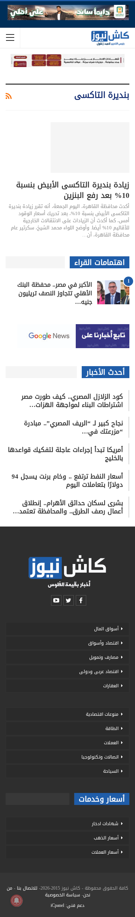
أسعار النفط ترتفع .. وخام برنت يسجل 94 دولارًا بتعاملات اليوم (67, 480)
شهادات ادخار (105, 824)
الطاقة (111, 728)
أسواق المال (106, 629)
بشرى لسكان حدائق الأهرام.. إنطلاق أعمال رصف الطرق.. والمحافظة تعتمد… (68, 507)
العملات (111, 743)
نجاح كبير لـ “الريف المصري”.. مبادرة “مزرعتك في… (73, 427)
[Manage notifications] (16, 901)
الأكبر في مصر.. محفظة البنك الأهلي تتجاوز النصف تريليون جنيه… (54, 293)
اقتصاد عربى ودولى (98, 671)
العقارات (110, 686)
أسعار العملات (105, 852)
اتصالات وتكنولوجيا (99, 757)
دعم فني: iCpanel (67, 905)
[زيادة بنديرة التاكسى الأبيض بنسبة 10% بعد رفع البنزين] (90, 147)
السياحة (110, 771)
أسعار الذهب (106, 838)
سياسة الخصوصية (62, 895)
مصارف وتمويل (103, 657)
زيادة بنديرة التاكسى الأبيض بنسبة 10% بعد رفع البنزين (72, 190)
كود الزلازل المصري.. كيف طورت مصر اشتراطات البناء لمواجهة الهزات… (72, 400)
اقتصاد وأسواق (103, 643)
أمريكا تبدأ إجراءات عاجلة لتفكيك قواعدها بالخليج (65, 454)
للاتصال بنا (27, 888)
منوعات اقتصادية (102, 714)
